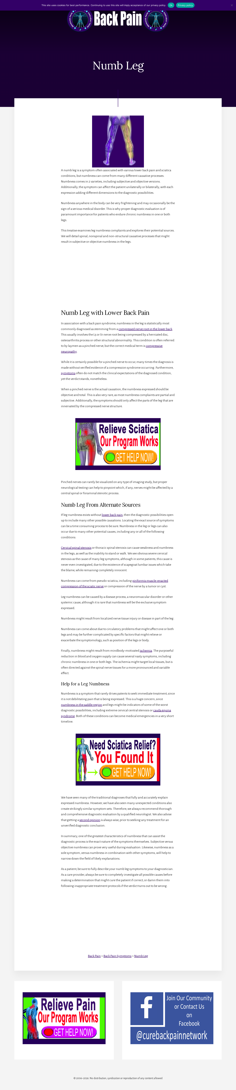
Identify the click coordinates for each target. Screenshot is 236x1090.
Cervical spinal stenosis (76, 547)
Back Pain (94, 956)
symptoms (68, 373)
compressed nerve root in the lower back (145, 329)
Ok (171, 5)
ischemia (146, 650)
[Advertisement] (118, 273)
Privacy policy (185, 5)
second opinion (89, 820)
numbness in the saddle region (81, 704)
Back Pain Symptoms (117, 956)
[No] (231, 5)
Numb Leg (141, 956)
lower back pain (112, 515)
